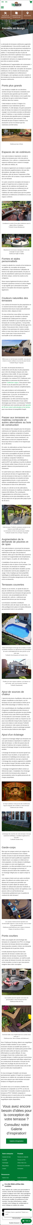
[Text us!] (26, 1221)
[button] (2, 7)
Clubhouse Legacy (12, 382)
